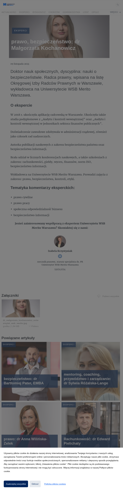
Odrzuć (35, 484)
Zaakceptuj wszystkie (16, 484)
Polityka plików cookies (55, 484)
